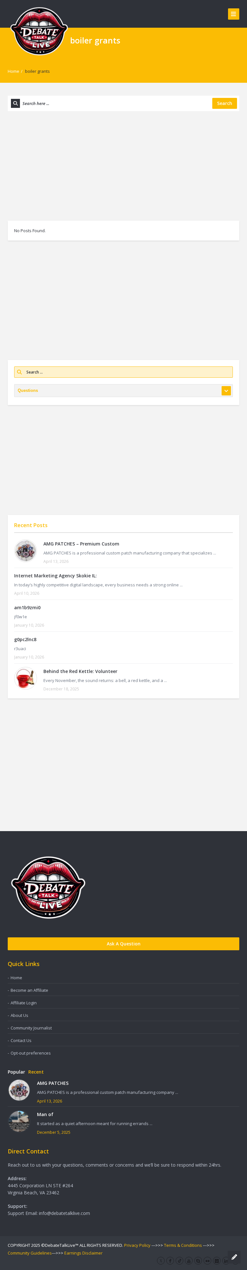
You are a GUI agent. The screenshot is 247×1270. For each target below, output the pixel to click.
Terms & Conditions (183, 1245)
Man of (45, 1114)
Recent (36, 1072)
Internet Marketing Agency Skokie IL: (55, 576)
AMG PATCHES (53, 1083)
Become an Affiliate (29, 990)
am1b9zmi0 (27, 607)
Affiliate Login (24, 1003)
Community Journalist (31, 1028)
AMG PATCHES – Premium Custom (81, 544)
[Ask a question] (234, 1257)
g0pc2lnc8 (25, 639)
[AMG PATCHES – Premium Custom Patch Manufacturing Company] (25, 550)
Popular (16, 1072)
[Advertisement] (123, 166)
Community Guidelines (30, 1253)
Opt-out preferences (31, 1053)
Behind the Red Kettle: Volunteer (80, 671)
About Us (19, 1015)
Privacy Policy (137, 1245)
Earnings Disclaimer (83, 1253)
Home (13, 71)
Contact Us (21, 1040)
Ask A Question (124, 944)
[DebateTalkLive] (39, 31)
